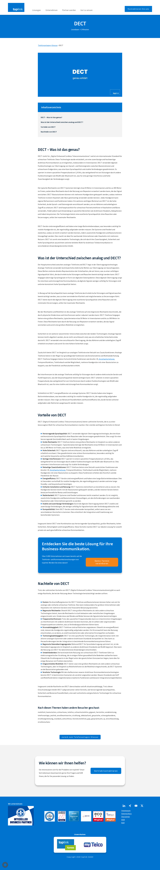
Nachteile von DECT (49, 132)
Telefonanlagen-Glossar (48, 45)
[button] (5, 865)
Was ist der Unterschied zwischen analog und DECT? (62, 122)
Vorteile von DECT (48, 127)
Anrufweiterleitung (106, 359)
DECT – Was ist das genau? (51, 117)
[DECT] (80, 75)
